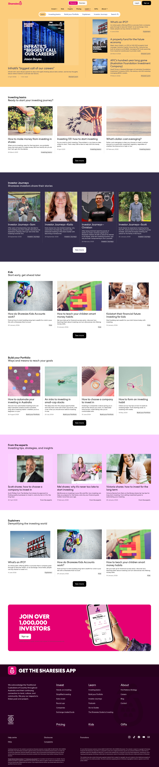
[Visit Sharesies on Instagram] (129, 737)
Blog (122, 699)
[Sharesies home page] (15, 3)
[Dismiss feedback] (151, 760)
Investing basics (94, 690)
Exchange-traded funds (65, 712)
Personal (73, 3)
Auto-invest (60, 699)
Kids (62, 9)
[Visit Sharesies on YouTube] (143, 737)
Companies (60, 708)
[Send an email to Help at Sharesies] (148, 737)
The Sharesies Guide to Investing (100, 712)
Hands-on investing (63, 690)
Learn (87, 9)
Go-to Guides (93, 708)
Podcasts (91, 703)
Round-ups (60, 703)
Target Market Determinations (15, 759)
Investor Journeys (95, 699)
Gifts (96, 9)
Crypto (70, 9)
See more (79, 160)
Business (82, 3)
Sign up (146, 3)
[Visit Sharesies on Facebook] (139, 737)
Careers (124, 694)
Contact (124, 703)
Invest (53, 9)
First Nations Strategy (129, 690)
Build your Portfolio (95, 694)
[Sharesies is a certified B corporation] (11, 720)
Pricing (78, 9)
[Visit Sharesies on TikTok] (134, 737)
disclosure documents (31, 759)
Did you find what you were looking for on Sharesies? (132, 762)
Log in (137, 3)
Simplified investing (63, 694)
